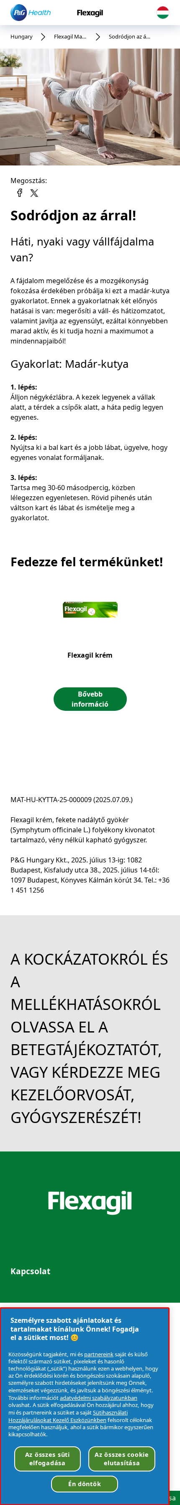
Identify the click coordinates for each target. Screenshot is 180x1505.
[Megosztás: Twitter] (33, 191)
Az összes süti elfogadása (47, 1459)
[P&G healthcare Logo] (30, 12)
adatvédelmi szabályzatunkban (98, 1398)
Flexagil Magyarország (70, 36)
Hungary (21, 36)
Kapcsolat (30, 1271)
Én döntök (84, 1484)
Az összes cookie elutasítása (122, 1459)
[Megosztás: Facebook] (19, 192)
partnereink (98, 1354)
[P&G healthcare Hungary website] (163, 12)
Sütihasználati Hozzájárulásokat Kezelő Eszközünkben (68, 1416)
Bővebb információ (90, 699)
